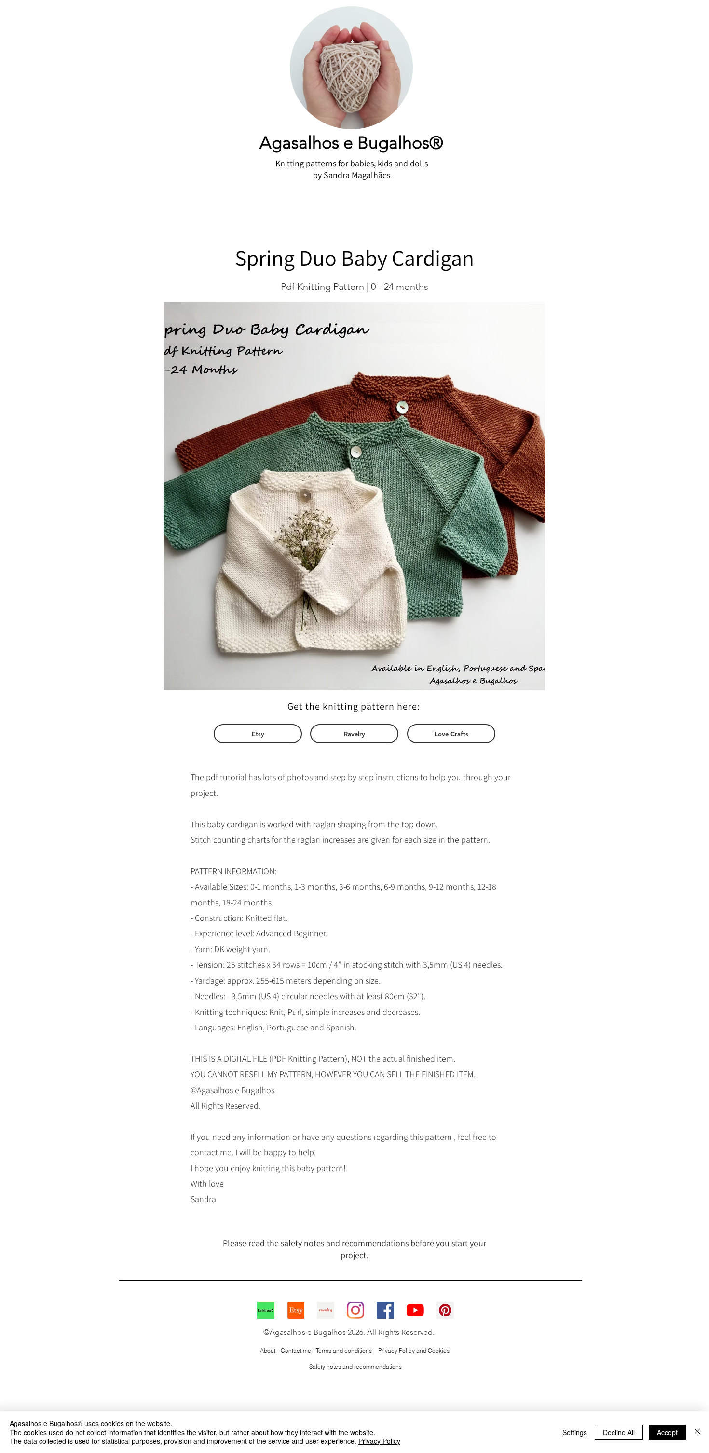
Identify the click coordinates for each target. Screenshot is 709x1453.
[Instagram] (355, 1310)
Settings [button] (574, 1432)
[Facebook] (385, 1310)
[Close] (697, 1432)
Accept (667, 1432)
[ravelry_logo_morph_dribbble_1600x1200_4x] (325, 1310)
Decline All (619, 1432)
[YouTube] (415, 1310)
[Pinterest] (445, 1310)
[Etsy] (295, 1310)
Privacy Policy (379, 1441)
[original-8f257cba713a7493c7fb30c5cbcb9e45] (265, 1310)
